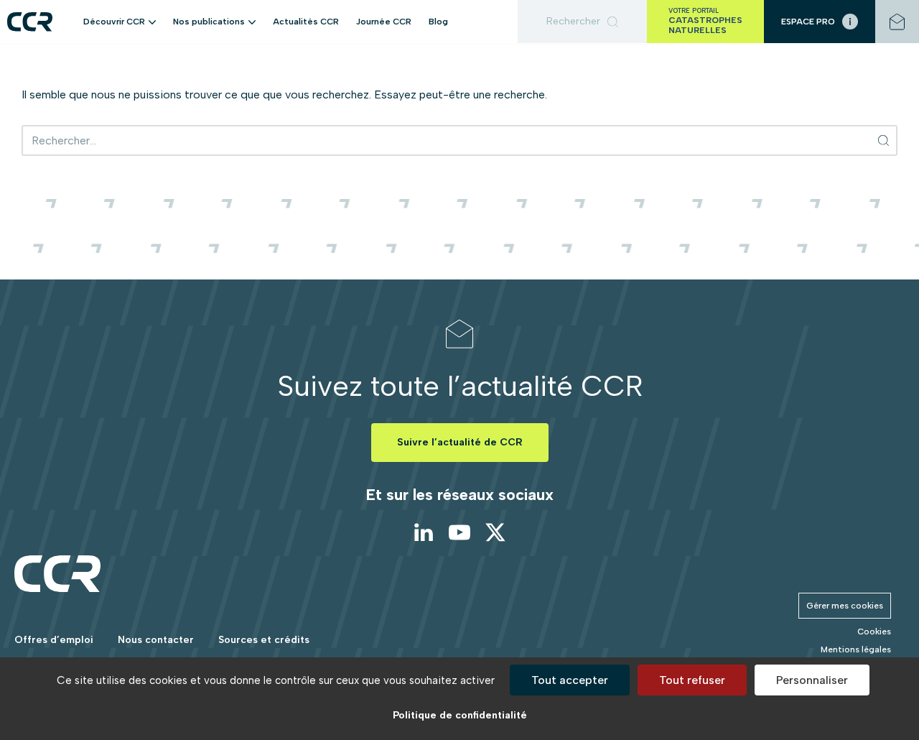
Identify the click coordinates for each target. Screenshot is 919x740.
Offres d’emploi (53, 640)
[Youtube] (459, 532)
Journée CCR (383, 22)
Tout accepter (569, 680)
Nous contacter (156, 640)
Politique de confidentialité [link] (460, 715)
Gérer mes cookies (844, 606)
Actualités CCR (306, 22)
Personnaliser (812, 680)
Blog (438, 22)
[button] (152, 21)
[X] (495, 532)
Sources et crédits (263, 640)
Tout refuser (692, 680)
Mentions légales (856, 649)
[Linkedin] (423, 532)
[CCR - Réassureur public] (29, 22)
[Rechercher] (582, 21)
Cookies (874, 631)
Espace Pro (808, 22)
